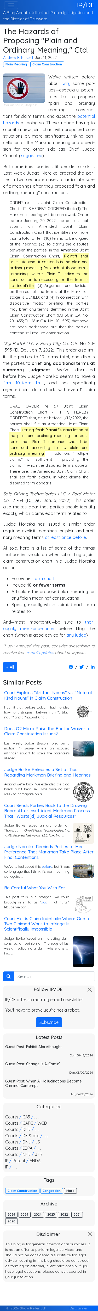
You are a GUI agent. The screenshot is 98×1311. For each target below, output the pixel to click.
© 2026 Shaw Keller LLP (26, 1308)
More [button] (70, 1191)
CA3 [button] (26, 1116)
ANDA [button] (35, 1160)
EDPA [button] (27, 1148)
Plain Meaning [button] (16, 64)
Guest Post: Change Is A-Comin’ (32, 1064)
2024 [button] (38, 1214)
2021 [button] (77, 1214)
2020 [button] (11, 1221)
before (47, 866)
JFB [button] (38, 1154)
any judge (76, 635)
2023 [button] (51, 1214)
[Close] (90, 990)
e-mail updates (40, 652)
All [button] (12, 667)
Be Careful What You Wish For (34, 887)
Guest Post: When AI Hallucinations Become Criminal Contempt (43, 1083)
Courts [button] (11, 1116)
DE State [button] (30, 1135)
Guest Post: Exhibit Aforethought (33, 1046)
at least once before (65, 537)
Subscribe (49, 1022)
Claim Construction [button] (47, 64)
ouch (45, 902)
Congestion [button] (52, 1191)
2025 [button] (24, 1214)
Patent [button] (19, 1160)
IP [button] (6, 1160)
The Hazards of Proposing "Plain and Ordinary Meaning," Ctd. (46, 40)
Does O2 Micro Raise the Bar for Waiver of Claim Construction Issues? (47, 731)
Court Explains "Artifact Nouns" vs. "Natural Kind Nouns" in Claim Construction (48, 695)
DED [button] (26, 1129)
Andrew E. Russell (18, 57)
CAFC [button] (27, 1123)
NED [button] (26, 1154)
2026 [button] (11, 1214)
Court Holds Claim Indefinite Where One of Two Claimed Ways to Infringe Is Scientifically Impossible (47, 924)
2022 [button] (64, 1214)
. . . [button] (36, 1116)
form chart (44, 578)
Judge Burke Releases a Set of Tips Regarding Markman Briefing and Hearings (47, 772)
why (66, 83)
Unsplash (31, 105)
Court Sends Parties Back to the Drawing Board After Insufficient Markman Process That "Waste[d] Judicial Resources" (47, 810)
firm (7, 382)
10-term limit (30, 382)
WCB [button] (42, 1123)
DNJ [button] (26, 1141)
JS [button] (37, 1141)
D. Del (21, 350)
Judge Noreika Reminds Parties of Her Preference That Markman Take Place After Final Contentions (49, 852)
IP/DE (85, 5)
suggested (31, 155)
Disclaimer (79, 1308)
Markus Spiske (14, 105)
